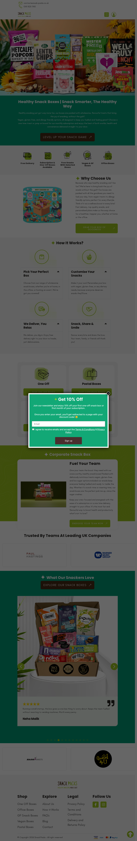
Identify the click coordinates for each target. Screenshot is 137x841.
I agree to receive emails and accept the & (69, 431)
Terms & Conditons (85, 429)
